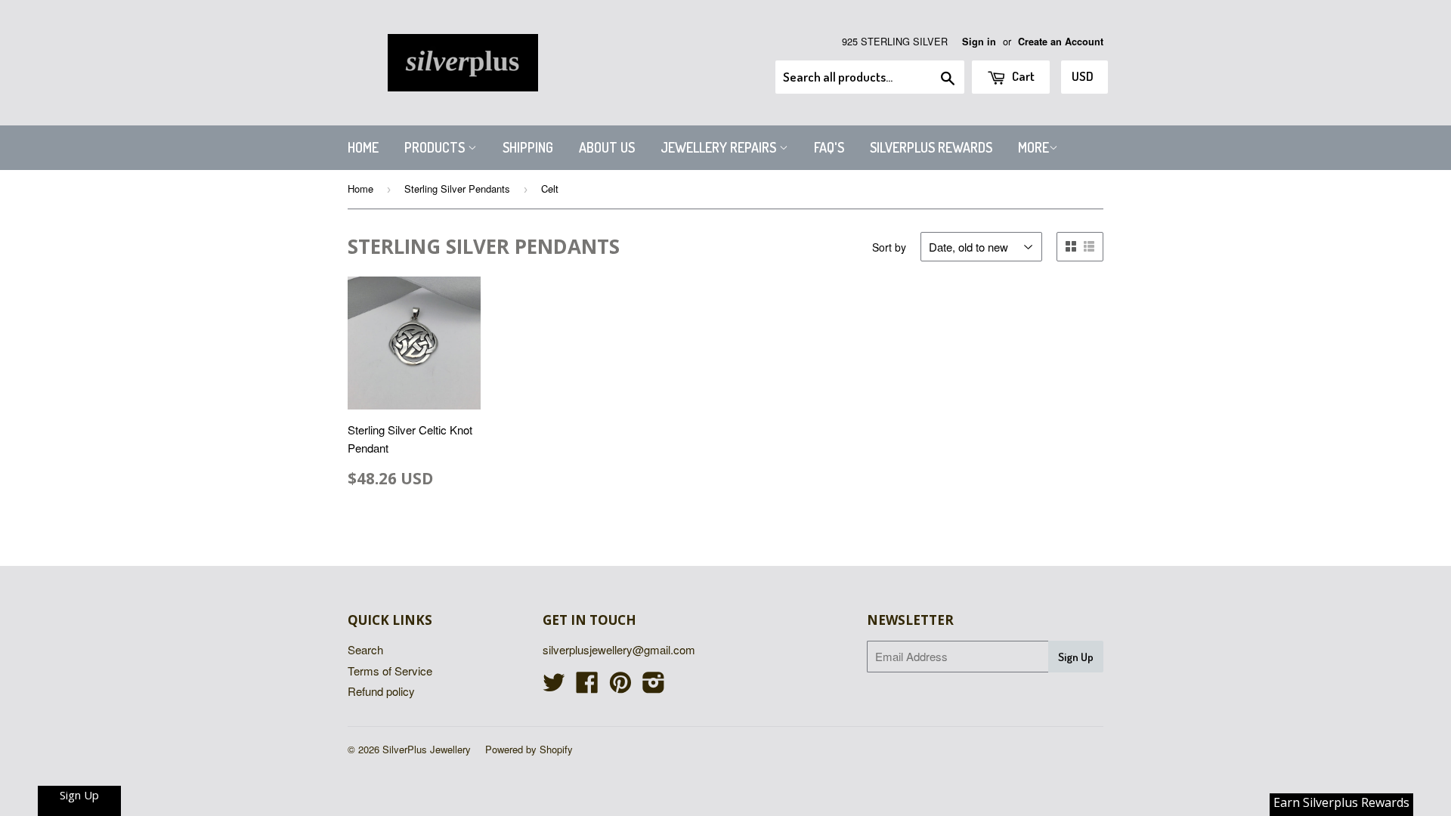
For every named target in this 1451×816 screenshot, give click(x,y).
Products (436, 147)
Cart (1022, 76)
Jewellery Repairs (720, 147)
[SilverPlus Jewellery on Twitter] (554, 686)
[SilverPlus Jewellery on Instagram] (653, 686)
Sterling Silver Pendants (457, 188)
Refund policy (381, 691)
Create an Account (1060, 41)
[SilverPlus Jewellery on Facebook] (587, 686)
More (1033, 147)
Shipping (528, 147)
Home (363, 147)
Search (365, 649)
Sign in (979, 41)
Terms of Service (390, 670)
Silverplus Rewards (931, 147)
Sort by (889, 247)
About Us (607, 147)
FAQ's (829, 147)
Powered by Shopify (529, 749)
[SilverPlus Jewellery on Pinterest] (620, 686)
